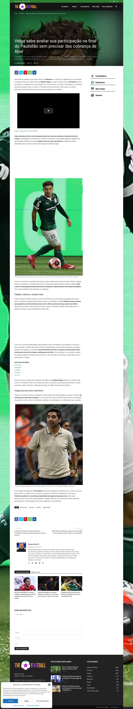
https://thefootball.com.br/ (35, 547)
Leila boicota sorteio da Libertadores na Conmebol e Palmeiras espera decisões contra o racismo (30, 533)
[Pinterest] (25, 72)
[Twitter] (21, 72)
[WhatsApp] (117, 1)
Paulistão (38, 507)
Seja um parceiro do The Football (26, 131)
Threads (17, 372)
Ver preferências (43, 701)
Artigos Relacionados (22, 572)
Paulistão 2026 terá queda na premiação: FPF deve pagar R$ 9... (71, 678)
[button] (49, 685)
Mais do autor (35, 572)
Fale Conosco (107, 6)
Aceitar (10, 701)
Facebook (18, 365)
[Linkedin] (34, 72)
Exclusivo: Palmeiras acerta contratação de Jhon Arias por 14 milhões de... (72, 688)
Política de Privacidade (33, 705)
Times (74, 6)
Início (16, 13)
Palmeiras (31, 507)
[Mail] (40, 563)
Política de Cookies (18, 705)
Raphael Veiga (46, 507)
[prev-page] (16, 602)
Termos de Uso (114, 707)
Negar (26, 701)
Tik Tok (17, 375)
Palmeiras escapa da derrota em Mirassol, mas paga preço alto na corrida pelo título (70, 594)
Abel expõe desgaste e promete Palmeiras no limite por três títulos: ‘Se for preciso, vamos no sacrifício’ (48, 594)
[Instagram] (113, 1)
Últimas (65, 6)
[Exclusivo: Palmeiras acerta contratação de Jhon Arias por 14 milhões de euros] (55, 688)
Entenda (21, 13)
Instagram (18, 367)
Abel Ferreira (23, 507)
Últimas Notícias (24, 36)
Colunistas (85, 6)
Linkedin (17, 370)
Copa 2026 (95, 6)
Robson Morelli (21, 63)
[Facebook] (110, 1)
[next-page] (19, 602)
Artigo (16, 590)
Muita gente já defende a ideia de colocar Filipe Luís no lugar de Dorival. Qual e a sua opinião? (67, 532)
